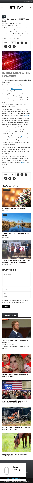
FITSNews (6, 38)
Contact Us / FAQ (6, 481)
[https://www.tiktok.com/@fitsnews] (27, 472)
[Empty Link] (28, 314)
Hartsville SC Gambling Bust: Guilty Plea (14, 208)
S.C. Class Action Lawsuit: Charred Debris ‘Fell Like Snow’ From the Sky (16, 428)
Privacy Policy (26, 481)
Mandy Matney (7, 264)
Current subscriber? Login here (13, 478)
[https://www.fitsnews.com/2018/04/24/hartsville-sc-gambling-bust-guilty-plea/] (16, 197)
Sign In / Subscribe (28, 1)
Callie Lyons (7, 237)
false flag (23, 162)
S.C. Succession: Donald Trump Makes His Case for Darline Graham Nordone (14, 401)
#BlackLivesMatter (16, 89)
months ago (15, 130)
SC (4, 16)
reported (26, 115)
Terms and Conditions (16, 481)
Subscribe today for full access (13, 476)
